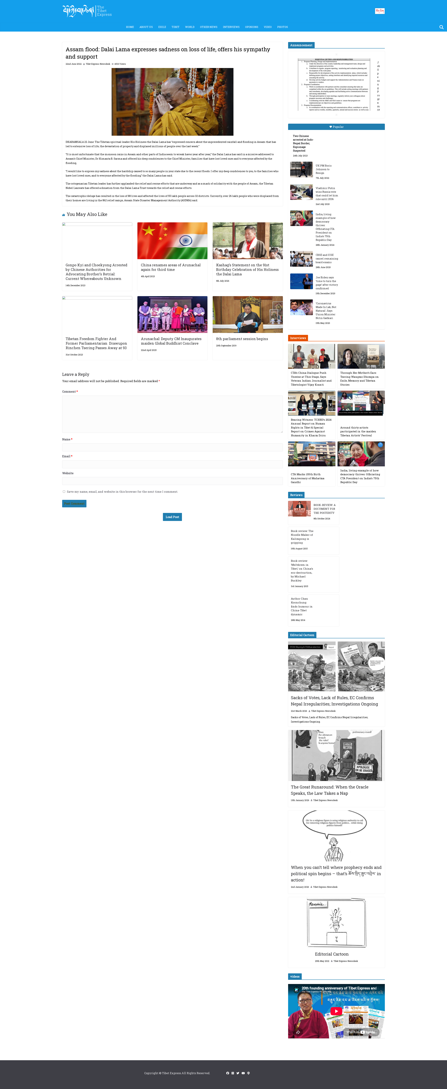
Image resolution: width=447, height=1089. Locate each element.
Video (268, 27)
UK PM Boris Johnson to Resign (324, 169)
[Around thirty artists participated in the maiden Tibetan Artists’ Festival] (361, 403)
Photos (282, 27)
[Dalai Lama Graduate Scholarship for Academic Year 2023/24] (332, 104)
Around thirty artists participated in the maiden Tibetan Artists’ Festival (358, 431)
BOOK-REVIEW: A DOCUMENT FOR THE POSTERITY (325, 509)
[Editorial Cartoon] (336, 922)
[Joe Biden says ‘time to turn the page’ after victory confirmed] (301, 281)
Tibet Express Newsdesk (98, 63)
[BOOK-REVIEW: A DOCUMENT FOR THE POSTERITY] (299, 513)
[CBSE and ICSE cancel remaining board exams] (301, 259)
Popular (338, 127)
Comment (70, 391)
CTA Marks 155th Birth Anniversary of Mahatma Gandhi (307, 478)
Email (67, 456)
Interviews (231, 27)
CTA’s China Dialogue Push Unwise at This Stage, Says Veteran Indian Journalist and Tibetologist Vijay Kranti (311, 378)
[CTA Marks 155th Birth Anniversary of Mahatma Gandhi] (311, 453)
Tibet (175, 27)
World (190, 27)
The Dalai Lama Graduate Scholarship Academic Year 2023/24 (331, 62)
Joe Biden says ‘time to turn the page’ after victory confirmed (327, 283)
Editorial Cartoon (332, 954)
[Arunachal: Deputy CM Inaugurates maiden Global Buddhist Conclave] (172, 298)
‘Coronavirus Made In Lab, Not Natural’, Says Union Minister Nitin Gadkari (326, 311)
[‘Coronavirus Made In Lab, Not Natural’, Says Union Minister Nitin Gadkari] (301, 307)
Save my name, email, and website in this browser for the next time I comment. (122, 491)
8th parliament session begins (242, 338)
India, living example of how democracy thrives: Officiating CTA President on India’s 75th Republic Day (326, 227)
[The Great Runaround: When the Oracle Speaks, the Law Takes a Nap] (336, 755)
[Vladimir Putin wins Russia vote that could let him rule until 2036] (301, 192)
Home (130, 27)
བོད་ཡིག (380, 11)
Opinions (251, 27)
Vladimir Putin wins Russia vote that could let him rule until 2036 (327, 193)
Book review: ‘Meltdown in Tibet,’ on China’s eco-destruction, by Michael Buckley (302, 570)
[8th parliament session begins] (248, 298)
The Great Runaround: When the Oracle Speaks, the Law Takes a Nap (329, 790)
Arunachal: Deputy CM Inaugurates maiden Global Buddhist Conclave (171, 341)
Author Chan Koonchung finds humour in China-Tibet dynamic (302, 606)
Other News (208, 27)
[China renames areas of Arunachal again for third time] (172, 225)
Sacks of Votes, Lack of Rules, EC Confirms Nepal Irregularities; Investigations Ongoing (334, 701)
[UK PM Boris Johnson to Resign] (301, 169)
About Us (146, 27)
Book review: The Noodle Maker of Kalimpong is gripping (302, 536)
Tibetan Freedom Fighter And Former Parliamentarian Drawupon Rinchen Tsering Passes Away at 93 (96, 343)
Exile (162, 27)
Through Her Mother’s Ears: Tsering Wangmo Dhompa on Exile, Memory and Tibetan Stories (359, 378)
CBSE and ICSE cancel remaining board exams (327, 258)
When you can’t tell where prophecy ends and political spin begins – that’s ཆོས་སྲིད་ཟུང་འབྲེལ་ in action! (336, 874)
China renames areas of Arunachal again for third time (171, 267)
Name (67, 439)
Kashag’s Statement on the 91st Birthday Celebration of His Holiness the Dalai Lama (247, 269)
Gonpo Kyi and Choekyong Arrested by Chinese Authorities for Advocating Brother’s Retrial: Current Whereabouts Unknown (96, 272)
